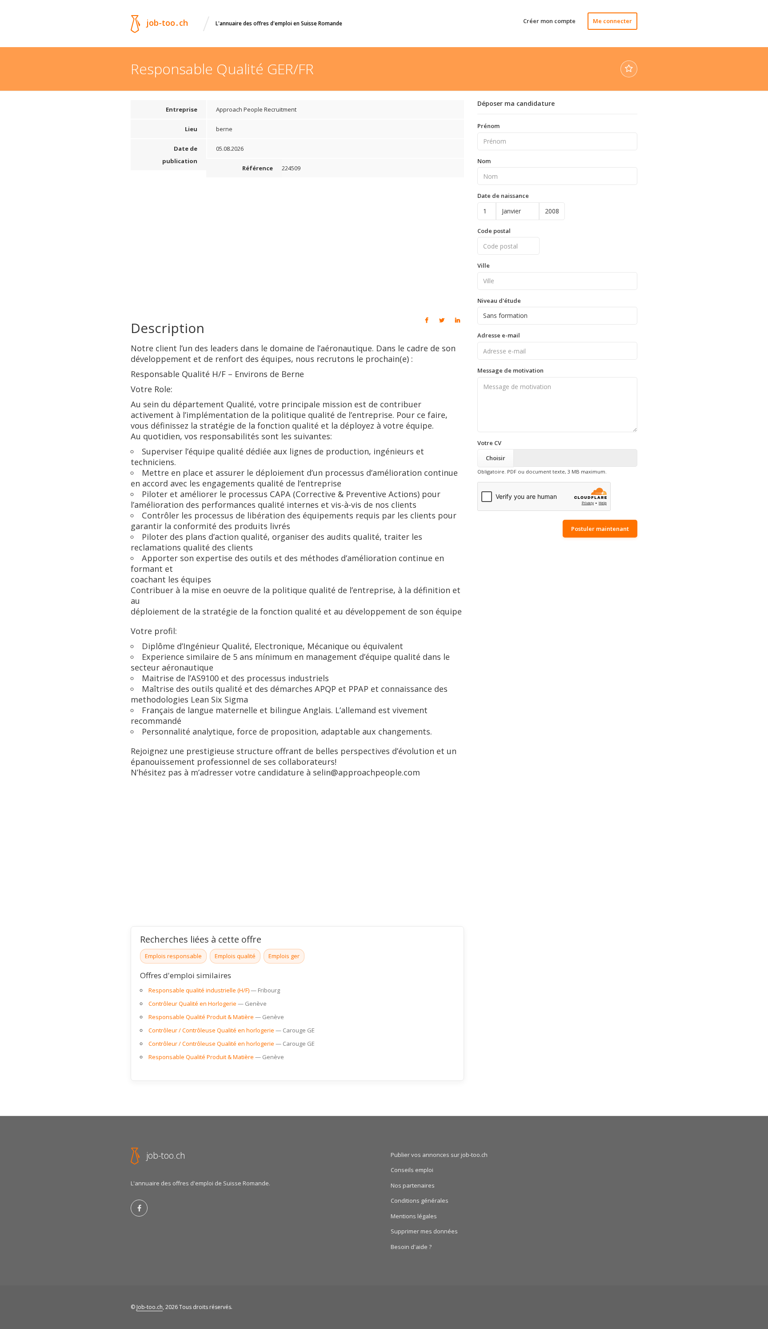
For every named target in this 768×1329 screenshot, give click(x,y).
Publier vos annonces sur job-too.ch (439, 1155)
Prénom (488, 126)
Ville (483, 265)
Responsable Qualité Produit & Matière (201, 1017)
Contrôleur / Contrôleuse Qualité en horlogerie (211, 1030)
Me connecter (612, 21)
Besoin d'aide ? (411, 1247)
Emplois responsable (173, 956)
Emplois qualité (235, 956)
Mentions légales (414, 1216)
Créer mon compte (549, 21)
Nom (484, 161)
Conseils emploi (412, 1170)
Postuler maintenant (600, 529)
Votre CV (489, 443)
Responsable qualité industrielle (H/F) (198, 990)
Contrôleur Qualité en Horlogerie (192, 1004)
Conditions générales (419, 1201)
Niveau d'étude (499, 301)
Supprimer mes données (424, 1231)
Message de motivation (510, 370)
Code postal (494, 231)
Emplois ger (284, 956)
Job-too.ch (149, 1307)
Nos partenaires (413, 1185)
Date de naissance (503, 196)
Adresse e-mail (498, 335)
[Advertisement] (297, 245)
